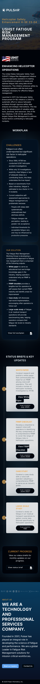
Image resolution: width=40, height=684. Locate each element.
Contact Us (28, 666)
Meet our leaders (10, 666)
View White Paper (22, 399)
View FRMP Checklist (22, 448)
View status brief (15, 567)
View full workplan (16, 333)
